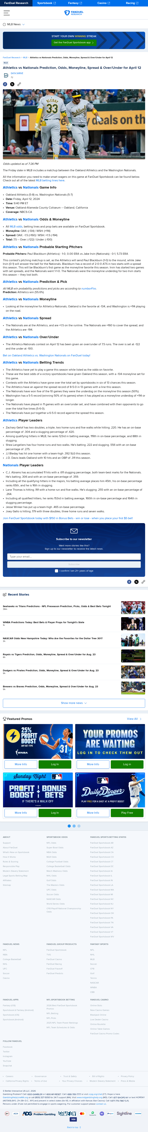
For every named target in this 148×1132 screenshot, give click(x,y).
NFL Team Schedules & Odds (61, 1028)
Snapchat (7, 1066)
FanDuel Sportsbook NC (102, 899)
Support (7, 843)
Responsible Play (11, 866)
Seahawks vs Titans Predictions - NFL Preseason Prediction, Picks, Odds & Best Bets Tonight (57, 606)
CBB (92, 992)
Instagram (7, 1056)
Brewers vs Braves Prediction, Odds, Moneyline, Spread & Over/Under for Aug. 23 (50, 686)
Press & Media (128, 1081)
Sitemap (7, 885)
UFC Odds (51, 890)
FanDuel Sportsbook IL (101, 876)
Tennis (93, 978)
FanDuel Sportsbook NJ (101, 904)
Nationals (31, 187)
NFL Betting (52, 1013)
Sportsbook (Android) (13, 1020)
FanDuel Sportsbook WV (102, 937)
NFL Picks (51, 1018)
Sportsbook (44, 3)
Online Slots (96, 1006)
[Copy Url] (19, 84)
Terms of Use (40, 1081)
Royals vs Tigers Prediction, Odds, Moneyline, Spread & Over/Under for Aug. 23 (49, 654)
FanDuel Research (16, 3)
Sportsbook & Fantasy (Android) (18, 1010)
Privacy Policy (127, 1076)
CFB (92, 969)
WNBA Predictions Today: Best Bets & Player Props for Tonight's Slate (43, 622)
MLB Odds (52, 857)
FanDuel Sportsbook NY (102, 909)
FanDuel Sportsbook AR (101, 843)
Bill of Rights (98, 1076)
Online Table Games (100, 1029)
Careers (9, 1076)
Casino (101, 3)
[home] (73, 13)
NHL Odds (52, 876)
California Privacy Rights (17, 1081)
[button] (74, 42)
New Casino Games (99, 1010)
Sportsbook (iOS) (11, 1015)
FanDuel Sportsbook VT (101, 932)
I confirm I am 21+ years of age (76, 571)
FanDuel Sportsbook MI (101, 895)
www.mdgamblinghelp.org (89, 1097)
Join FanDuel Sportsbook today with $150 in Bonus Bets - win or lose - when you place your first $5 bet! (68, 518)
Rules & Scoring (10, 862)
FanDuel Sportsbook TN (102, 923)
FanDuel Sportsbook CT (101, 862)
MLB (25, 58)
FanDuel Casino (54, 959)
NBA (5, 955)
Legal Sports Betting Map (15, 876)
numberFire (88, 288)
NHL (5, 964)
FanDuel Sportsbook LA (101, 885)
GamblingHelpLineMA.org (15, 1097)
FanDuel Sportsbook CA (102, 852)
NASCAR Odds (54, 899)
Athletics (10, 187)
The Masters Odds (55, 885)
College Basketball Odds (59, 866)
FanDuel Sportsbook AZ (101, 848)
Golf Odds (51, 880)
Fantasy (73, 3)
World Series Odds (56, 904)
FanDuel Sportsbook (56, 950)
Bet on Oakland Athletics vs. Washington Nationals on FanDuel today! (46, 355)
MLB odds (16, 226)
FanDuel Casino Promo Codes (104, 1034)
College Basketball (12, 959)
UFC (5, 969)
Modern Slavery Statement (16, 871)
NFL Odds (51, 843)
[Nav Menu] (7, 13)
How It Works (9, 857)
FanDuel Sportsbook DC (102, 866)
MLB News (14, 24)
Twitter (6, 1052)
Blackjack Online (98, 1015)
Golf (92, 973)
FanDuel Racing (54, 964)
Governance (41, 1076)
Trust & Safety (70, 1076)
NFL (5, 950)
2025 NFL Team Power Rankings (62, 1023)
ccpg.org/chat (95, 1094)
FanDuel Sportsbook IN (101, 880)
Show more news (72, 703)
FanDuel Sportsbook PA (101, 918)
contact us (101, 1104)
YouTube (7, 1061)
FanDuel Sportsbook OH (102, 913)
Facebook (7, 1047)
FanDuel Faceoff (54, 969)
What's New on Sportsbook (16, 852)
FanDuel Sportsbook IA (101, 871)
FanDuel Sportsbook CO (102, 857)
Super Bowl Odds (55, 848)
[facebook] (5, 84)
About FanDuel (10, 848)
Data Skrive (17, 73)
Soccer (6, 973)
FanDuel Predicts (55, 973)
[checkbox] (56, 570)
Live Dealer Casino (99, 1020)
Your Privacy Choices (72, 1081)
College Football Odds (57, 862)
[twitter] (12, 84)
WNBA (93, 988)
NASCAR (94, 983)
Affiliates (7, 880)
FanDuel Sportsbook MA (102, 890)
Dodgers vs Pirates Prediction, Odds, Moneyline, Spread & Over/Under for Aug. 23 (51, 670)
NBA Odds (52, 852)
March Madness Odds (57, 871)
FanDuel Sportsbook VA (101, 927)
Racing (130, 3)
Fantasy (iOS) (9, 1006)
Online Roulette (98, 1024)
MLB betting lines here (50, 180)
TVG (49, 955)
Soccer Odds (53, 895)
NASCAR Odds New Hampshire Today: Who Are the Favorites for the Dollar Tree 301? (53, 638)
